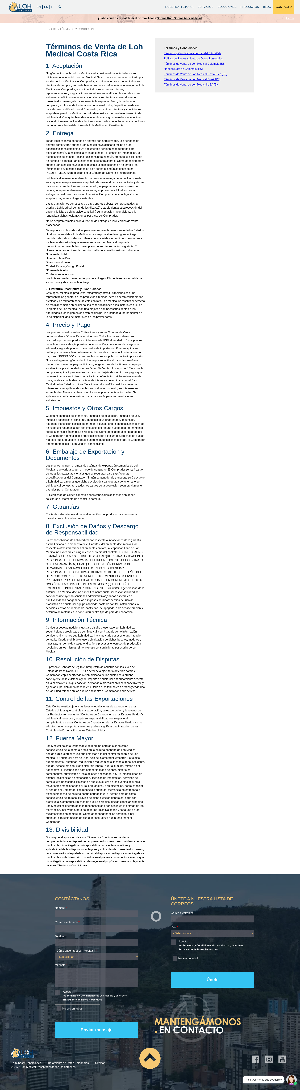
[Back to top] (150, 1058)
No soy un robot (72, 1008)
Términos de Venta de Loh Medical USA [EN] (191, 84)
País (173, 927)
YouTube (282, 1059)
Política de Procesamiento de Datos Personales (193, 58)
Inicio (52, 29)
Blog (267, 7)
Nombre (60, 907)
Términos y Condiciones (26, 1062)
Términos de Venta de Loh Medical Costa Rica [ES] (195, 74)
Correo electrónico (66, 922)
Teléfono (60, 936)
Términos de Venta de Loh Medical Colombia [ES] (194, 63)
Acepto (67, 991)
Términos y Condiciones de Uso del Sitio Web (192, 53)
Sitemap (100, 1062)
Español (46, 7)
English (39, 7)
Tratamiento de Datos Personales (68, 1062)
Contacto (284, 7)
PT (53, 7)
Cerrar (290, 18)
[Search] (60, 6)
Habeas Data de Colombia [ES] (183, 68)
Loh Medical (20, 7)
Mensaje (60, 964)
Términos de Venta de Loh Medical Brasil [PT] (192, 79)
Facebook (255, 1059)
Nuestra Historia (179, 7)
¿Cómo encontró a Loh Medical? (75, 950)
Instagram (269, 1059)
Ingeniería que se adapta (181, 18)
